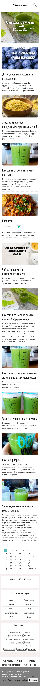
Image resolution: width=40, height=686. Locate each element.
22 (29, 556)
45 (6, 568)
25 (11, 559)
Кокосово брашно (15, 635)
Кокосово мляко (26, 646)
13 (20, 553)
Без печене (31, 649)
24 (6, 559)
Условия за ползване (11, 664)
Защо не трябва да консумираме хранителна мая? (19, 124)
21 (24, 556)
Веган (11, 608)
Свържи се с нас (29, 664)
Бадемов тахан (9, 649)
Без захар (27, 635)
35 (24, 562)
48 (20, 568)
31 (6, 562)
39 (11, 565)
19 (15, 556)
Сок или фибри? (11, 460)
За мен (19, 660)
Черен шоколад (15, 632)
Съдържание (8, 660)
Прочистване (29, 660)
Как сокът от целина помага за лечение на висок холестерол (19, 375)
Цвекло (27, 642)
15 (29, 553)
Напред (31, 568)
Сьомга (12, 642)
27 (20, 559)
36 (29, 562)
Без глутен (26, 632)
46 (11, 568)
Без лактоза (21, 649)
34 (20, 562)
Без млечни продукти (13, 639)
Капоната (7, 221)
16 (34, 553)
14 (24, 553)
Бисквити (11, 604)
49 (24, 568)
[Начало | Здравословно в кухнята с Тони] (20, 6)
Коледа (11, 600)
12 (15, 553)
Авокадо (20, 642)
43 (29, 565)
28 (24, 559)
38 (6, 565)
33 (15, 562)
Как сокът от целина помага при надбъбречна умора (18, 317)
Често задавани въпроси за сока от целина (17, 508)
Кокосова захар (13, 646)
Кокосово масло (28, 639)
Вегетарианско (29, 613)
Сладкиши (29, 604)
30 (34, 559)
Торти (29, 617)
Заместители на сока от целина (19, 418)
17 (6, 556)
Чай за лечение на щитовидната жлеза (13, 271)
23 (34, 556)
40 (15, 565)
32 (11, 562)
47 (15, 568)
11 (11, 553)
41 (20, 565)
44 (34, 565)
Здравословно (29, 600)
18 (11, 556)
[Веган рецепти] (19, 227)
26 (15, 559)
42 (24, 565)
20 (20, 556)
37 (34, 562)
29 (29, 559)
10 (6, 553)
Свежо (29, 608)
